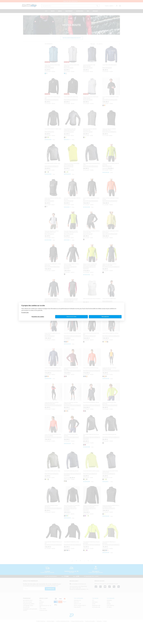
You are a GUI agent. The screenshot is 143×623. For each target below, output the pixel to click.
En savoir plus (25, 312)
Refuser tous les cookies (71, 316)
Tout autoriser (105, 316)
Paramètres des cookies (38, 316)
